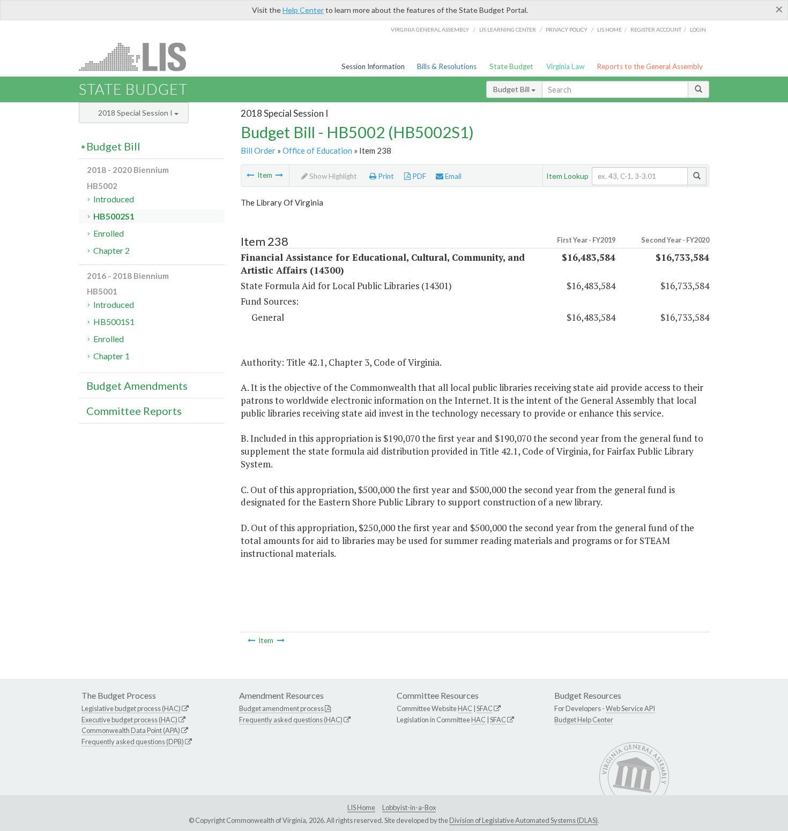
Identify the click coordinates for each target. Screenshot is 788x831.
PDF (418, 176)
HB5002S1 (114, 216)
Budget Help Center (583, 719)
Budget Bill (512, 89)
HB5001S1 (114, 321)
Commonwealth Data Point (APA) (130, 730)
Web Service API (630, 708)
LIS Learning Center (507, 29)
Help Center (303, 9)
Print (385, 176)
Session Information (373, 66)
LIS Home (361, 807)
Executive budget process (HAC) (129, 719)
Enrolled (108, 233)
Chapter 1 (111, 356)
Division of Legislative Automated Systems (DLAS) (523, 820)
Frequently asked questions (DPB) (132, 741)
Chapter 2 (111, 250)
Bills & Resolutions (447, 66)
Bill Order (258, 150)
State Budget (511, 66)
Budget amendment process (281, 708)
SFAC (485, 708)
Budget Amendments (137, 385)
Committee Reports (134, 410)
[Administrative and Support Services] (279, 175)
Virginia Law (565, 66)
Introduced (113, 199)
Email (452, 176)
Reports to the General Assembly (650, 66)
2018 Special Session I (136, 112)
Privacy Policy (567, 29)
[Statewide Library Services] (250, 175)
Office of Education (317, 150)
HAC (465, 708)
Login (698, 29)
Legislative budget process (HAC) (131, 708)
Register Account (655, 29)
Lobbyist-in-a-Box (409, 807)
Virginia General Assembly (430, 29)
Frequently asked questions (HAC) (291, 719)
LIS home (609, 29)
